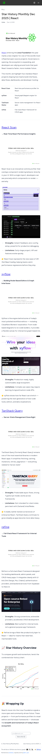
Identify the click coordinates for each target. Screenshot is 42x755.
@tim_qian (26, 752)
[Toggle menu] (38, 2)
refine (5, 527)
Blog (3, 9)
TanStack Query (12, 411)
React (4, 53)
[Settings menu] (34, 2)
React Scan (9, 127)
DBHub (38, 749)
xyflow (6, 274)
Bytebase (11, 752)
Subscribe (20, 737)
